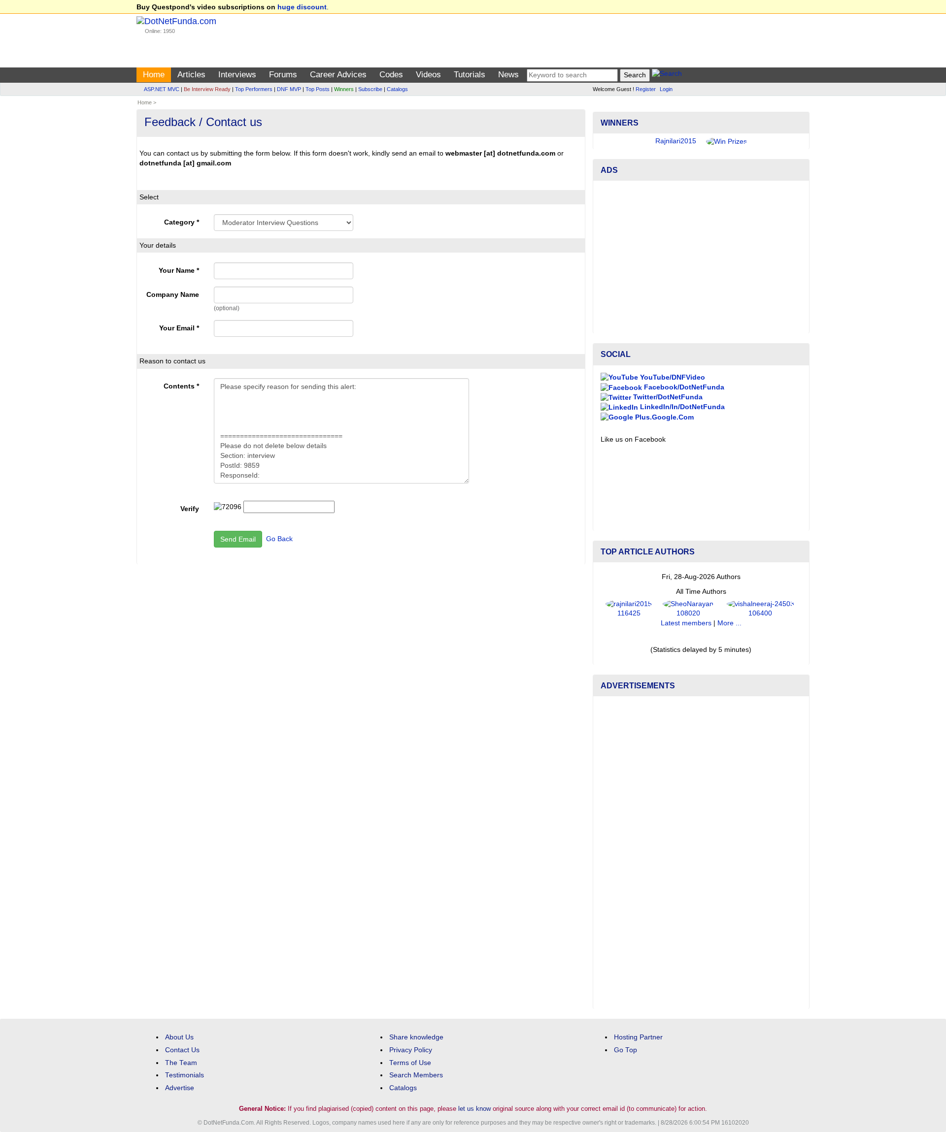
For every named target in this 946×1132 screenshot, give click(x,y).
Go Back (279, 538)
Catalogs (397, 89)
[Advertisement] (701, 257)
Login (666, 89)
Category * (181, 222)
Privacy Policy (410, 1050)
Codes (391, 74)
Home (154, 74)
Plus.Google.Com (663, 417)
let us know (474, 1108)
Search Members (416, 1075)
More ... (729, 623)
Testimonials (184, 1075)
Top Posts (317, 89)
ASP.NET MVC (161, 89)
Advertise (179, 1088)
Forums (283, 74)
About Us (179, 1037)
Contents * (181, 386)
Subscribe (370, 89)
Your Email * (179, 328)
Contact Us (182, 1050)
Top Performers (253, 89)
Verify (189, 509)
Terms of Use (410, 1063)
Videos (428, 74)
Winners (344, 89)
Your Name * (179, 270)
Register (646, 89)
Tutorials (469, 74)
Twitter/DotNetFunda (667, 397)
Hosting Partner (638, 1037)
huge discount (302, 7)
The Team (181, 1063)
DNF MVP (289, 89)
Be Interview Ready (207, 89)
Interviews (237, 74)
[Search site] (667, 75)
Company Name (172, 294)
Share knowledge (416, 1037)
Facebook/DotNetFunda (683, 387)
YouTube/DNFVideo (671, 377)
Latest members (686, 623)
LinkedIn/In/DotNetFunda (681, 407)
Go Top (625, 1050)
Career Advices (338, 74)
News (508, 74)
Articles (191, 74)
